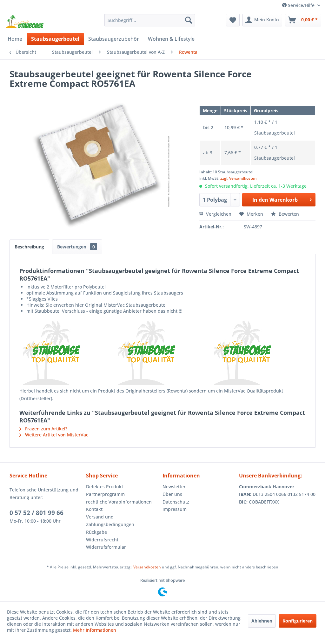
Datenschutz (175, 502)
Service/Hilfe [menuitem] (301, 5)
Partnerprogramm (105, 494)
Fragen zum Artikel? (45, 429)
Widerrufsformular (106, 547)
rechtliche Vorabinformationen (119, 502)
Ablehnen (261, 621)
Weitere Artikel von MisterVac (56, 435)
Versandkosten (147, 567)
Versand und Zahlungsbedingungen (110, 520)
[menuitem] (150, 20)
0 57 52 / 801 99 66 (36, 513)
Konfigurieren (297, 621)
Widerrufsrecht (102, 540)
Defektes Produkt (104, 486)
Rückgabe (96, 532)
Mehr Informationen (94, 630)
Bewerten (288, 214)
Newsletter (174, 486)
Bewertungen (76, 247)
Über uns (172, 494)
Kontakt (94, 509)
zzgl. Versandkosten (238, 178)
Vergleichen (218, 214)
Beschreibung (29, 247)
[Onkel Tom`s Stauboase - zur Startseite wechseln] (24, 22)
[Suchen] (188, 20)
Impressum (174, 509)
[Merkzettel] (233, 20)
